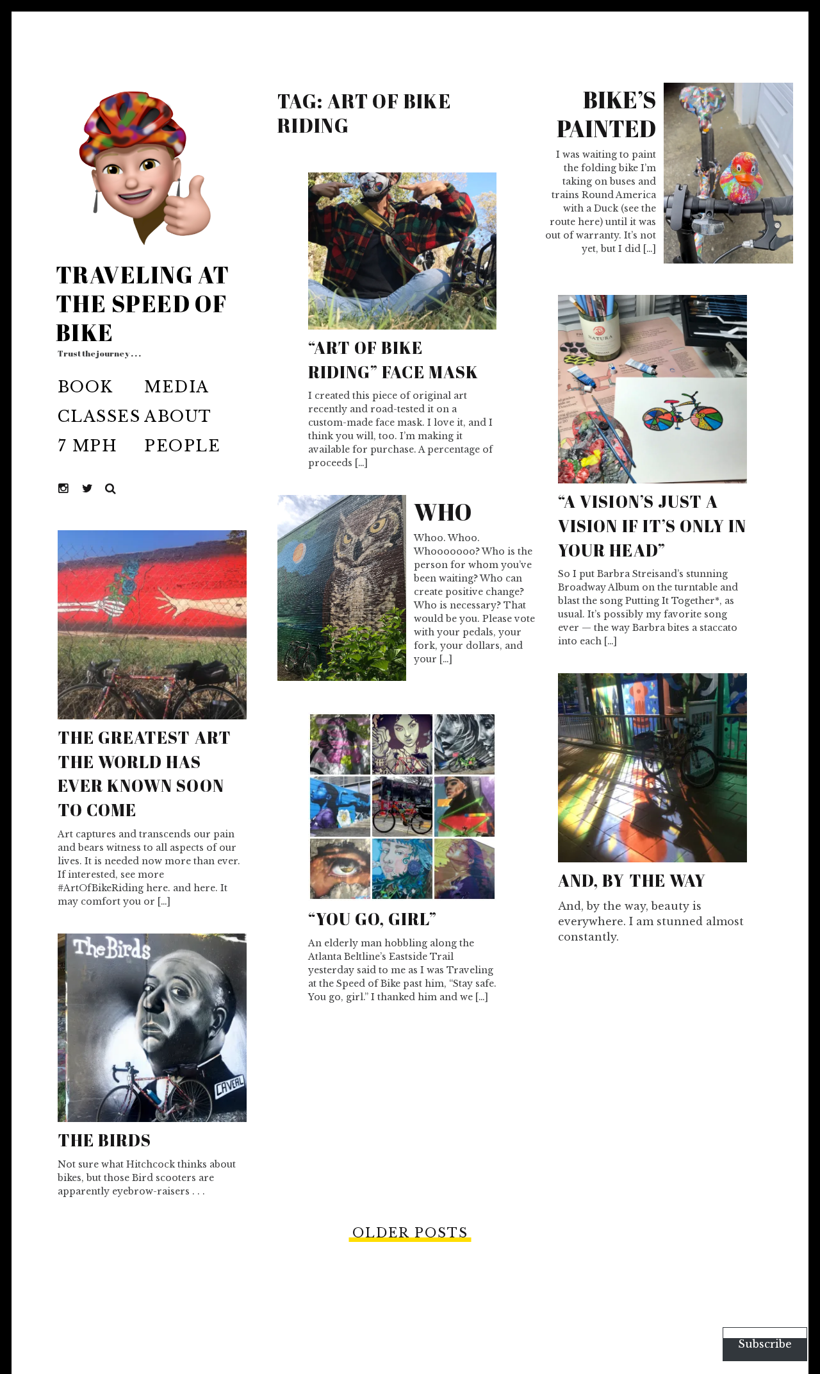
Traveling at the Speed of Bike (142, 303)
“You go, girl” (373, 918)
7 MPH (87, 446)
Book (85, 387)
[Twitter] (88, 489)
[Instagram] (64, 489)
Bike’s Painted (606, 114)
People (182, 446)
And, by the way (632, 880)
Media (176, 387)
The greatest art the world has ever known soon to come (144, 773)
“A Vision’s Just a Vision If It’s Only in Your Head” (652, 525)
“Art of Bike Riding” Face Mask (393, 359)
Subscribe (765, 1343)
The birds (104, 1140)
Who (443, 511)
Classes (99, 416)
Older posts (410, 1233)
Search (111, 489)
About (177, 416)
